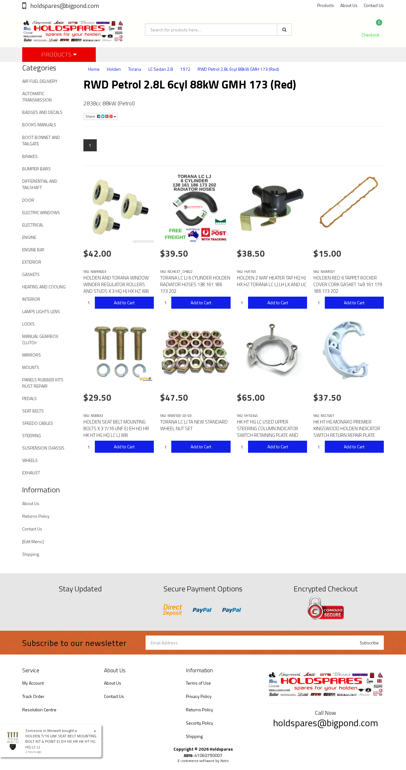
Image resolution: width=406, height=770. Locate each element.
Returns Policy (35, 516)
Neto (224, 760)
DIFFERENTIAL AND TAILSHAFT (39, 184)
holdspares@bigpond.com (64, 5)
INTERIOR (31, 299)
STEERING (31, 435)
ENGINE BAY (33, 249)
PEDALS (29, 398)
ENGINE (29, 237)
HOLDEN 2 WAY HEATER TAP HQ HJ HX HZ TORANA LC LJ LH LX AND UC (271, 281)
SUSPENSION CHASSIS (43, 447)
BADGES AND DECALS (42, 112)
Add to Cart (124, 302)
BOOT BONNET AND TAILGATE (41, 140)
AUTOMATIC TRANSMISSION (37, 96)
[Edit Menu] (33, 541)
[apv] (146, 378)
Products (325, 5)
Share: (91, 116)
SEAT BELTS (33, 410)
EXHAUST (31, 472)
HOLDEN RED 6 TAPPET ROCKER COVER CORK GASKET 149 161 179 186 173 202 (347, 284)
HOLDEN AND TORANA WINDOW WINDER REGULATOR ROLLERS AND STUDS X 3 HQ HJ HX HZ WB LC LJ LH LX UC (116, 287)
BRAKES (30, 156)
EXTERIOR (31, 262)
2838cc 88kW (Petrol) (109, 103)
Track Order (33, 696)
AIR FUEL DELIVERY (39, 81)
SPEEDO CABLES (37, 423)
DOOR (28, 200)
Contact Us (374, 5)
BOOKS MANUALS (39, 124)
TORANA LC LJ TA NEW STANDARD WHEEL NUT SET (194, 425)
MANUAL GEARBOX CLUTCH (40, 339)
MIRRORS (31, 355)
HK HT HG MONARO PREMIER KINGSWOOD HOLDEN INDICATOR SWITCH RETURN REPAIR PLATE (346, 428)
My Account (33, 683)
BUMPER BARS (36, 168)
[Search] (284, 29)
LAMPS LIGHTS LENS (41, 311)
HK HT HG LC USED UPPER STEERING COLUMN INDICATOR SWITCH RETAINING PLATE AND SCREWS (267, 431)
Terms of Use (198, 683)
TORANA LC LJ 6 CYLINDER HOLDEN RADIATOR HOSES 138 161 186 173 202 (195, 284)
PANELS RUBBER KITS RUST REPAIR (42, 382)
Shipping (30, 554)
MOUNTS (30, 367)
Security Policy (199, 723)
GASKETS (31, 274)
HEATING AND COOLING (44, 286)
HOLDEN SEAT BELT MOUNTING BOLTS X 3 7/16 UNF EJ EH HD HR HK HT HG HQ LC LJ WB (116, 428)
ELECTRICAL (32, 224)
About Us (348, 5)
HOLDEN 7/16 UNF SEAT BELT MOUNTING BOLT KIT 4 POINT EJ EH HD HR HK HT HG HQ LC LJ (60, 741)
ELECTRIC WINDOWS (41, 212)
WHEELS (30, 460)
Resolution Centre (39, 709)
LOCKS (28, 323)
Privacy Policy (199, 696)
